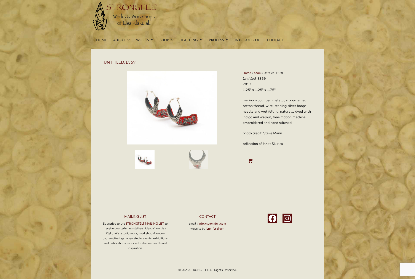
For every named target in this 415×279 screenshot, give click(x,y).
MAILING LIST (135, 216)
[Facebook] (272, 218)
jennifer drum (214, 228)
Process (216, 40)
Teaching (189, 40)
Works (142, 40)
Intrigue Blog (247, 40)
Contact (275, 40)
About (119, 40)
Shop (164, 40)
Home (101, 40)
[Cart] (250, 161)
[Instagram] (287, 218)
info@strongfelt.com (212, 223)
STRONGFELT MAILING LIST (145, 223)
